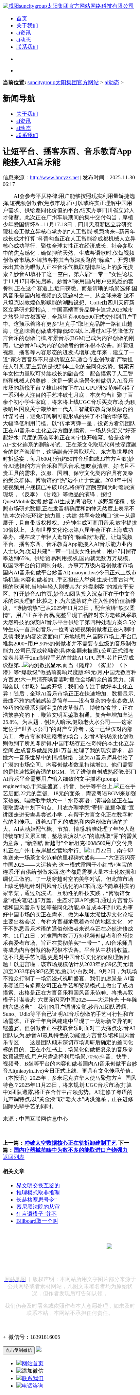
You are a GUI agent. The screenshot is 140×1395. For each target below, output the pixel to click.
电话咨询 (32, 1386)
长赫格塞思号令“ (36, 1200)
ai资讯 (23, 33)
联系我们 (27, 47)
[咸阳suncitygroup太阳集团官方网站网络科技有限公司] (68, 6)
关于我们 (27, 25)
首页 (21, 18)
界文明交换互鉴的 (38, 1185)
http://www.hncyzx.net (54, 177)
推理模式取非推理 (38, 1192)
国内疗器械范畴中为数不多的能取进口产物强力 (71, 1150)
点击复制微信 (18, 1350)
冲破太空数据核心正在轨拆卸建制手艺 (70, 1143)
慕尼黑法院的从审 (38, 1207)
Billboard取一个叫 (37, 1221)
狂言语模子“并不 (36, 1214)
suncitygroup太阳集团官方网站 (63, 82)
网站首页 (32, 1363)
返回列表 (13, 1157)
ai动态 (23, 40)
